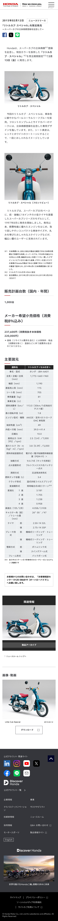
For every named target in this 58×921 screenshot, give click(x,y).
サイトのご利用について (28, 907)
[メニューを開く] (51, 5)
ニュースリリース (37, 21)
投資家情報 (9, 817)
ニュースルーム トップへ (16, 656)
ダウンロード (27, 730)
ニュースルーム (37, 817)
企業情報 (8, 800)
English (8, 840)
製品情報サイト (37, 832)
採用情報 (8, 825)
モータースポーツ (11, 832)
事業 (32, 800)
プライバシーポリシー (35, 897)
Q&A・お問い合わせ (39, 825)
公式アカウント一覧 (12, 790)
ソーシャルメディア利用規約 (29, 902)
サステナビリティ (37, 807)
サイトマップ (15, 897)
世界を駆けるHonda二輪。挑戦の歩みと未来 (29, 884)
